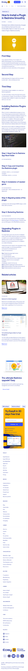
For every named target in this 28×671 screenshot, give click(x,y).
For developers (6, 518)
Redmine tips (4, 11)
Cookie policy (6, 625)
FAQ (4, 509)
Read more (4, 308)
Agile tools (5, 463)
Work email (7, 417)
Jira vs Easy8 (5, 592)
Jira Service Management (8, 607)
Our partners (5, 535)
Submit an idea (6, 544)
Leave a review (6, 547)
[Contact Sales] (22, 2)
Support (5, 494)
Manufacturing (6, 577)
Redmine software (16, 406)
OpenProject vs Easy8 (7, 594)
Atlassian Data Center (7, 605)
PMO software (6, 406)
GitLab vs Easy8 (6, 597)
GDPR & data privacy (7, 620)
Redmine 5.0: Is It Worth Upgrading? (9, 299)
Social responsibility (7, 538)
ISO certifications (6, 623)
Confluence (5, 610)
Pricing (4, 474)
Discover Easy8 (6, 389)
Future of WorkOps (7, 564)
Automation (5, 472)
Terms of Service (12, 668)
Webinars (5, 511)
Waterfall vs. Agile (7, 555)
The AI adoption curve (7, 562)
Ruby (24, 406)
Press (4, 542)
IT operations (6, 575)
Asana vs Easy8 (6, 590)
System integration (7, 581)
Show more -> (6, 566)
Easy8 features (6, 456)
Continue (13, 424)
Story (4, 533)
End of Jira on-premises (8, 557)
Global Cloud (6, 489)
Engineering (5, 579)
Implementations (6, 483)
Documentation (6, 516)
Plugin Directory (15, 220)
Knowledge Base (6, 461)
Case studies (5, 507)
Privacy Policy (4, 668)
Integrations (5, 485)
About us (5, 529)
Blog (4, 505)
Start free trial (17, 2)
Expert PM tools (6, 459)
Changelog (5, 520)
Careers (4, 531)
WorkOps (5, 470)
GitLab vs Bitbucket (7, 560)
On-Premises (6, 487)
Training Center (6, 514)
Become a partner (7, 496)
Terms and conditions (7, 618)
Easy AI (4, 465)
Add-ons (5, 468)
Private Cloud (6, 492)
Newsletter (5, 540)
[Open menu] (25, 2)
